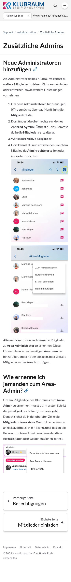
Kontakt (58, 547)
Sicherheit (25, 547)
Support (8, 32)
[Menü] (65, 5)
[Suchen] (55, 5)
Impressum (9, 547)
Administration (26, 32)
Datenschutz (42, 547)
